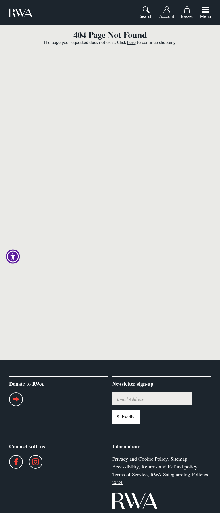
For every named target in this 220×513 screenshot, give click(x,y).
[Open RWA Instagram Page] (32, 462)
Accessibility (125, 466)
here (131, 43)
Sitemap (178, 458)
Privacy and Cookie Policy (140, 458)
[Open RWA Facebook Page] (13, 462)
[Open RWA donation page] (16, 401)
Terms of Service (130, 474)
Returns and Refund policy (169, 466)
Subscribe (126, 417)
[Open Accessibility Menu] (13, 256)
